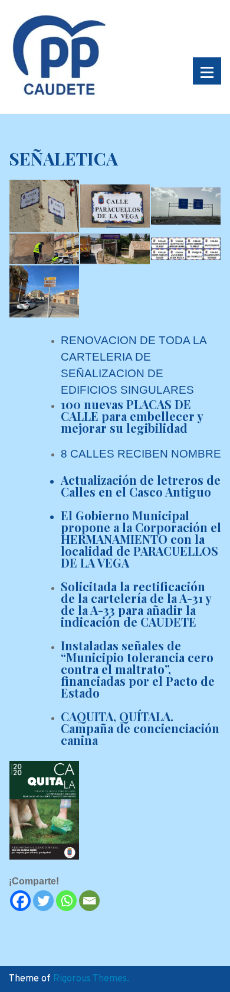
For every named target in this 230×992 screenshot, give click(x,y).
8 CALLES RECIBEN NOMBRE (141, 454)
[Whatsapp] (66, 900)
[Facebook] (20, 900)
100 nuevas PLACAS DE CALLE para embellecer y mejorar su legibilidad (132, 416)
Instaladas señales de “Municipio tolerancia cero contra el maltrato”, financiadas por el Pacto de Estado (138, 669)
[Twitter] (43, 900)
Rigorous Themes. (91, 979)
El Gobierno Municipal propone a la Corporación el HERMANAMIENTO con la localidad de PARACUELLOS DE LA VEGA (141, 538)
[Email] (89, 900)
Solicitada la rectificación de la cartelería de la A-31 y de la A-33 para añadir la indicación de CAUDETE (136, 604)
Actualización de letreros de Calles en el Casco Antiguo (141, 486)
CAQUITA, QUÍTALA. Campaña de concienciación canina (140, 728)
